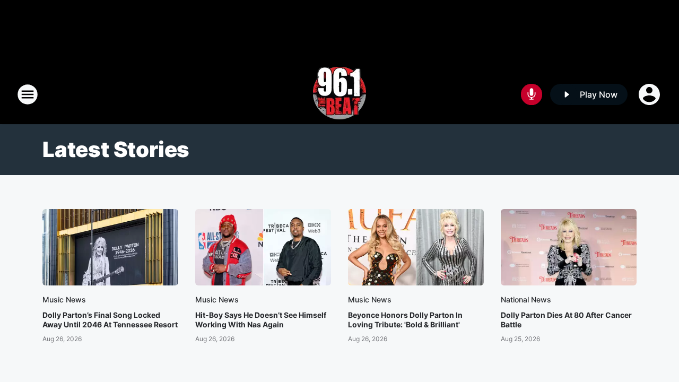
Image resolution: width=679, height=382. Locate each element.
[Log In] (650, 94)
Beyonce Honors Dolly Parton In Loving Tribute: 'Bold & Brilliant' (405, 319)
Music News (64, 299)
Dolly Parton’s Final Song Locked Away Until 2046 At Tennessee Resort (110, 319)
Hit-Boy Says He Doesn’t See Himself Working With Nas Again (260, 319)
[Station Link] (339, 94)
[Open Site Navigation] (27, 94)
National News (526, 299)
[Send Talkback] (531, 94)
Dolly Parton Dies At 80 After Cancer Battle (566, 319)
